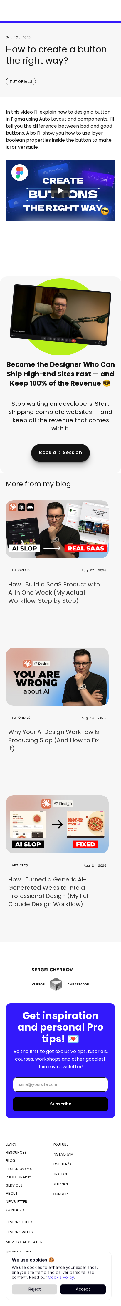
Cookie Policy (61, 1276)
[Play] (60, 191)
